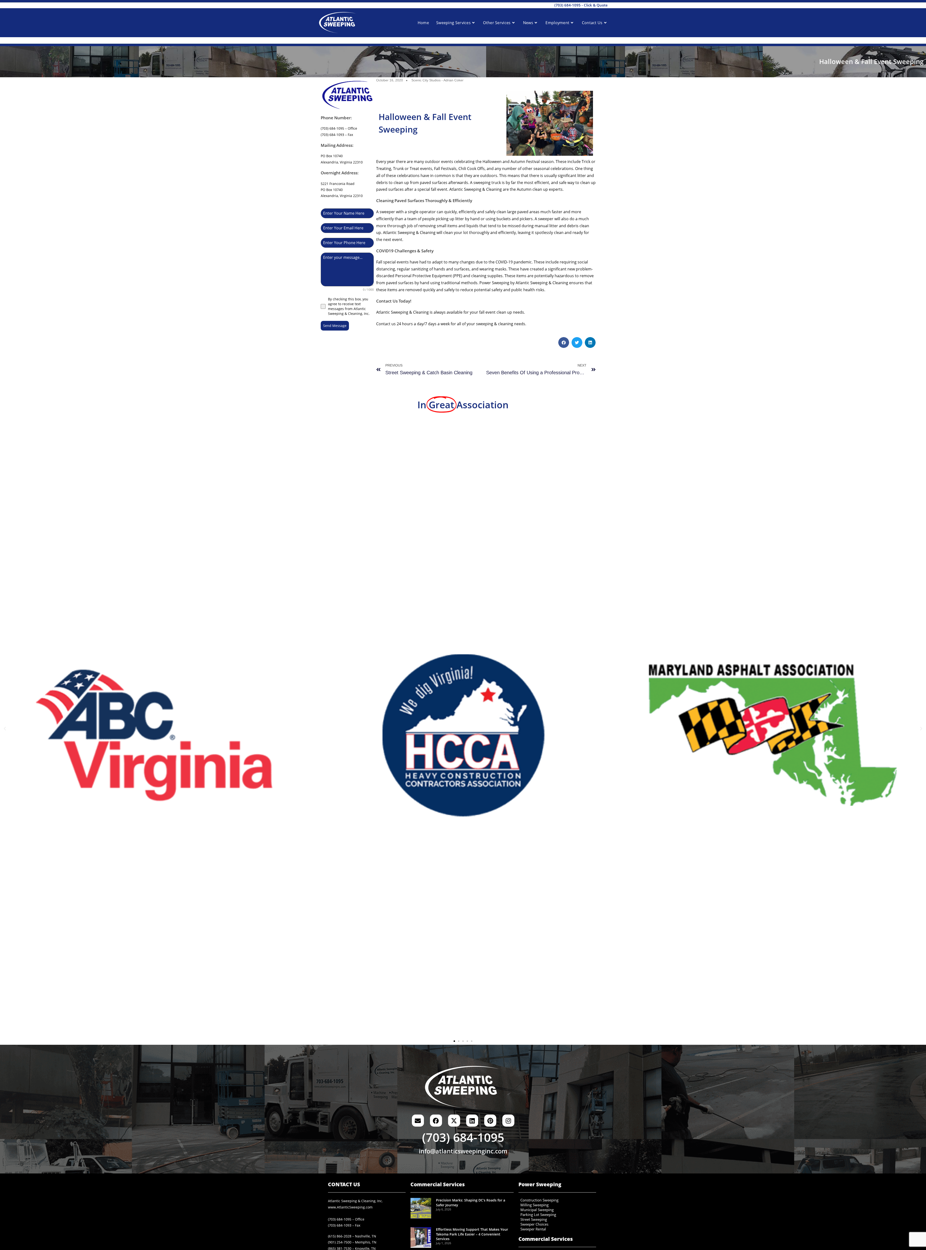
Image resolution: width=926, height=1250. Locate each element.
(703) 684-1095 (567, 5)
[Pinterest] (490, 1121)
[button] (563, 342)
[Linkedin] (472, 1121)
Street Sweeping (533, 1219)
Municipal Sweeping (537, 1210)
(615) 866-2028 (339, 1236)
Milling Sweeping (534, 1205)
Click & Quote (596, 5)
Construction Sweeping (539, 1200)
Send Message (335, 325)
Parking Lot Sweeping (538, 1214)
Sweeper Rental (533, 1229)
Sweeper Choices (534, 1224)
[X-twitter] (454, 1121)
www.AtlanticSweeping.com (350, 1207)
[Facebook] (436, 1121)
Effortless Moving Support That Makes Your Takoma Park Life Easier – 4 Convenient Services (472, 1234)
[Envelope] (418, 1121)
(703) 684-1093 (339, 1225)
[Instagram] (508, 1121)
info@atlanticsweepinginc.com (463, 1151)
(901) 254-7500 (339, 1242)
